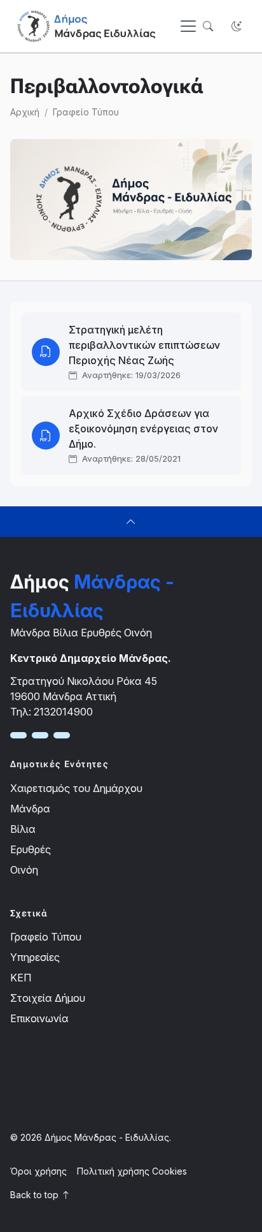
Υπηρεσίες (35, 957)
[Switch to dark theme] (236, 26)
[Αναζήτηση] (207, 26)
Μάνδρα (30, 808)
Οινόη (24, 869)
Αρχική (24, 111)
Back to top (35, 1194)
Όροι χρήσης (38, 1171)
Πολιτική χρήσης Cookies (132, 1171)
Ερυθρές (30, 849)
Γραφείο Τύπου (86, 111)
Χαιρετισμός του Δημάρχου (76, 788)
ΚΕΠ (20, 977)
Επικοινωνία (39, 1018)
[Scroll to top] (131, 521)
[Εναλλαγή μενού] (188, 26)
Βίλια (23, 829)
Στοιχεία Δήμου (47, 998)
